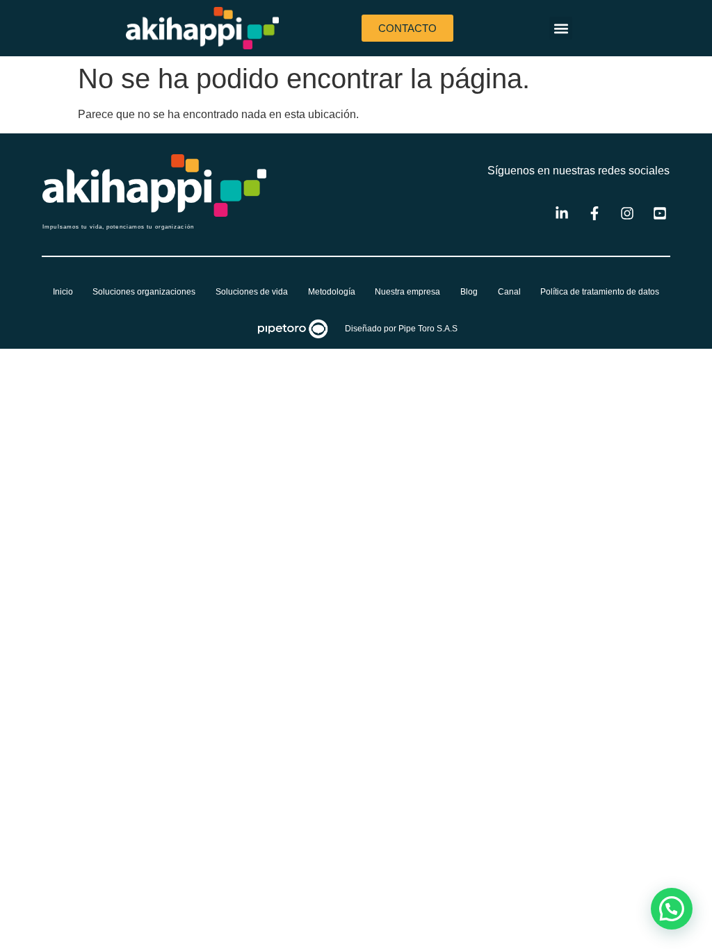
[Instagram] (627, 213)
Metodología (331, 292)
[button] (560, 28)
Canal (509, 292)
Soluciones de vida (252, 292)
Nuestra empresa (407, 292)
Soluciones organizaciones (143, 292)
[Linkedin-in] (562, 213)
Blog (469, 292)
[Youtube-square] (660, 213)
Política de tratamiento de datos (599, 292)
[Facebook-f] (594, 213)
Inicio (63, 292)
